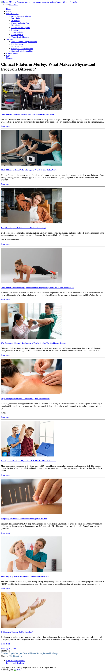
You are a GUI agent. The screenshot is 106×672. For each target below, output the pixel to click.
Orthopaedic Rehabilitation (22, 49)
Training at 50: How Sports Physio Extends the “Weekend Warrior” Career (28, 461)
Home (8, 9)
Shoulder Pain (17, 32)
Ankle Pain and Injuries (21, 16)
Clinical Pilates (12, 53)
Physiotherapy (17, 44)
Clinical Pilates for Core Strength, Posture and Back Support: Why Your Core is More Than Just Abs (37, 288)
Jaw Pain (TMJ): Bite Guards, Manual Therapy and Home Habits (25, 576)
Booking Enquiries (8, 648)
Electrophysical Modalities (22, 51)
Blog (8, 56)
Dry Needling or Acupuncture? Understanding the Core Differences (25, 399)
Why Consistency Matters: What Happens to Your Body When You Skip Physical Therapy (33, 343)
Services (9, 39)
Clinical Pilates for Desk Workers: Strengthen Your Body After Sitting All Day (29, 170)
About (8, 11)
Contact (9, 58)
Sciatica (14, 30)
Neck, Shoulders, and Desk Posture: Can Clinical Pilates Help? (23, 228)
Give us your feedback (15, 661)
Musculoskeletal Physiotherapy (24, 42)
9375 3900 (13, 4)
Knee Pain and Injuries (20, 27)
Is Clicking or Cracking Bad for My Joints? (17, 632)
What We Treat (12, 13)
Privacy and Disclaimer (15, 663)
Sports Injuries (17, 34)
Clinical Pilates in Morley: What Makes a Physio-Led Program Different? (28, 114)
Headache (15, 20)
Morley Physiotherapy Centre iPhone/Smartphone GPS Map (29, 653)
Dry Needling (17, 46)
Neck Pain (15, 25)
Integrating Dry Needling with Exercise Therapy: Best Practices (24, 519)
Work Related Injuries (20, 37)
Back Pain (15, 18)
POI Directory (15, 656)
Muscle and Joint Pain (20, 23)
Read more (5, 126)
